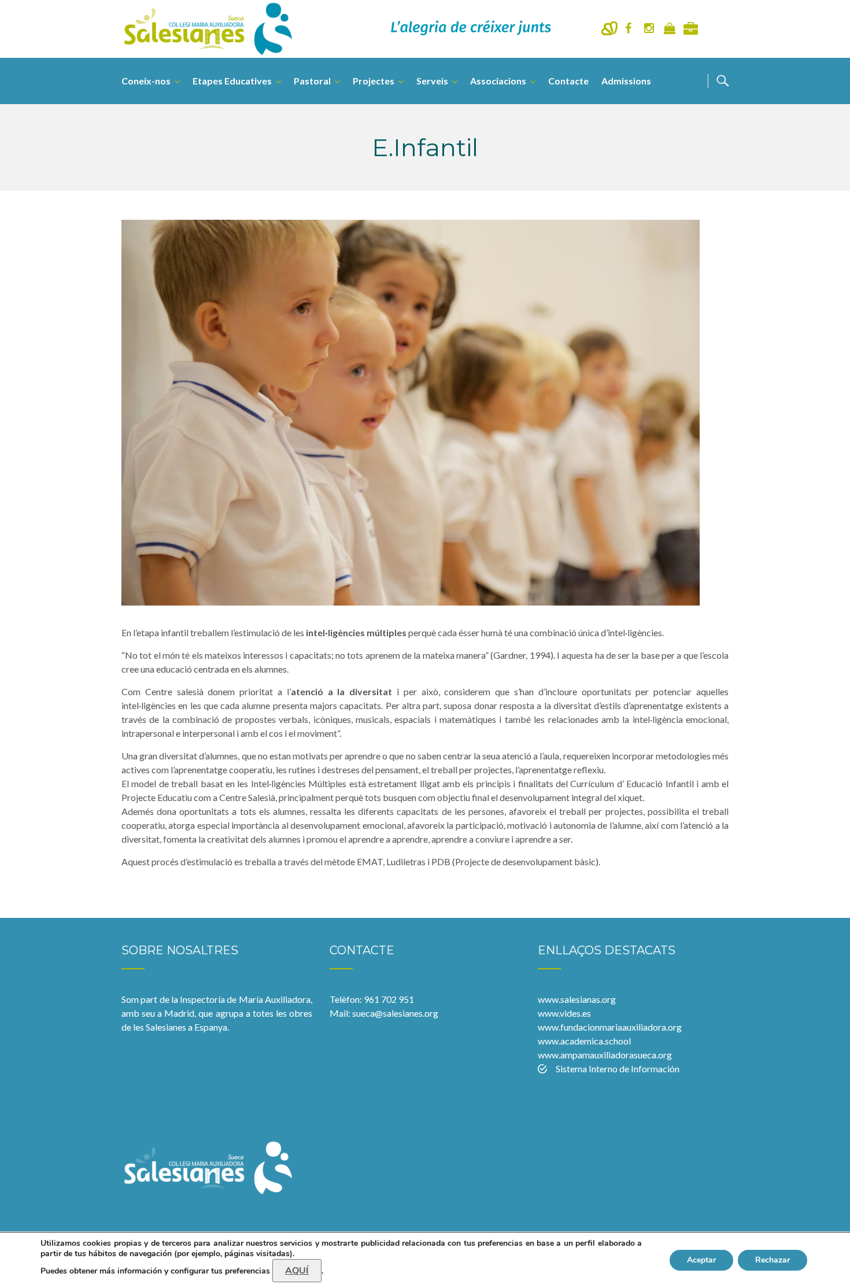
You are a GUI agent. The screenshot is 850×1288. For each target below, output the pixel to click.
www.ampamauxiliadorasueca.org (605, 1054)
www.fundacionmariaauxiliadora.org (610, 1026)
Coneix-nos (146, 80)
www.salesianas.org (577, 999)
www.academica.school (584, 1040)
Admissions (626, 80)
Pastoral (312, 80)
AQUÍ (297, 1270)
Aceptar (701, 1259)
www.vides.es (564, 1012)
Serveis (432, 80)
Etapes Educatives (232, 80)
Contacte (568, 80)
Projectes (373, 80)
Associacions (498, 80)
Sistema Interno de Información (617, 1068)
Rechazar (772, 1259)
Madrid (179, 1012)
